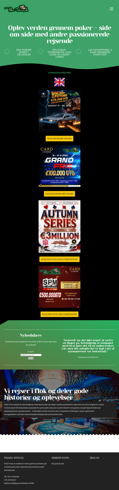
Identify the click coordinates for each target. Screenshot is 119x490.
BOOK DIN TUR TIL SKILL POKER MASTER (59, 314)
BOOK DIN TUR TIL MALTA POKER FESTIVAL (59, 259)
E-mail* (31, 352)
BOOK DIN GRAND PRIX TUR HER (59, 194)
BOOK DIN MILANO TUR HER (59, 139)
